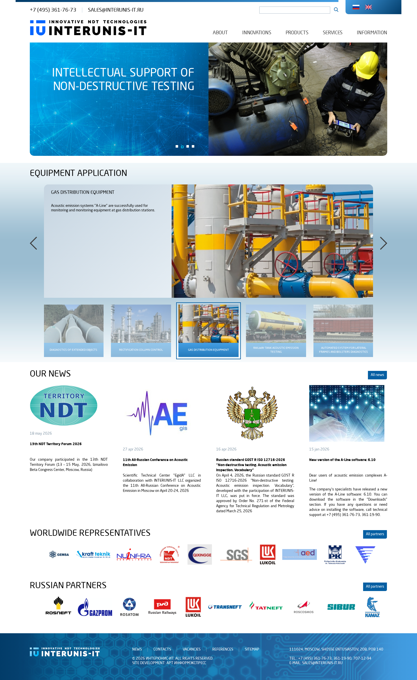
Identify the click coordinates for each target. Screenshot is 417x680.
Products (297, 32)
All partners (375, 534)
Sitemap (252, 649)
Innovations (256, 32)
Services (332, 32)
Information (372, 32)
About (220, 32)
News (137, 649)
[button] (177, 146)
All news (377, 375)
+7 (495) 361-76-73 (53, 10)
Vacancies (192, 649)
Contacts (162, 649)
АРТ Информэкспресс (186, 663)
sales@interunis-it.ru (116, 10)
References (222, 649)
